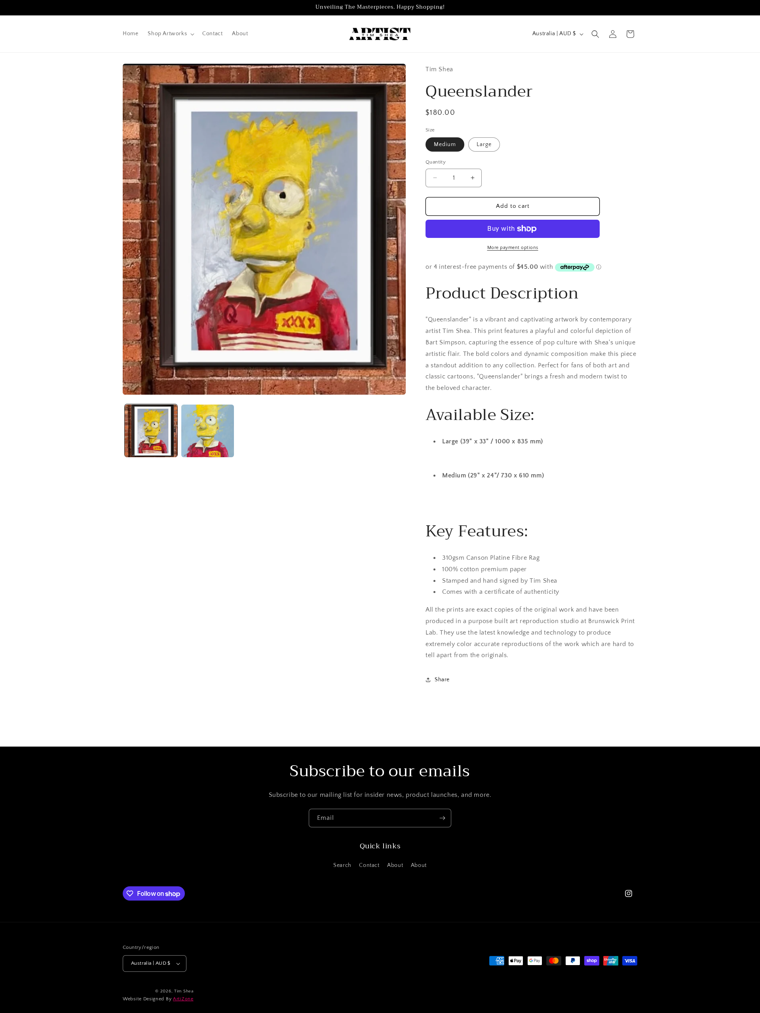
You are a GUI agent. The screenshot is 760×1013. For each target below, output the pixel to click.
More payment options (512, 247)
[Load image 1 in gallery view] (151, 431)
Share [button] (442, 680)
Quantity (436, 162)
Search (342, 866)
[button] (170, 33)
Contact (369, 866)
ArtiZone (183, 999)
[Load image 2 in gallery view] (207, 431)
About (395, 866)
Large (484, 144)
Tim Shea (184, 991)
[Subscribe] (442, 818)
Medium (445, 144)
